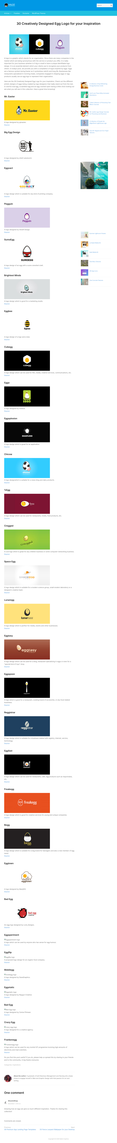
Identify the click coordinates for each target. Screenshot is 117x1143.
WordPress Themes (38, 13)
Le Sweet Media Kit (95, 243)
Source (7, 125)
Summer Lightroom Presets (97, 233)
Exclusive (26, 13)
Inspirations (16, 1065)
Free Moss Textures (95, 261)
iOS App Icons (93, 271)
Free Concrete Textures (96, 280)
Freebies (17, 13)
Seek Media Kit (93, 252)
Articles (6, 13)
